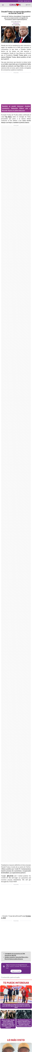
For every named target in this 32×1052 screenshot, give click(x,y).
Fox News (8, 117)
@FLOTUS (10, 876)
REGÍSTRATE (27, 1)
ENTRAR (20, 1)
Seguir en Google (16, 971)
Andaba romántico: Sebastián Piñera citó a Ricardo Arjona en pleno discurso (16, 108)
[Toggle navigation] (3, 5)
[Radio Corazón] (15, 5)
